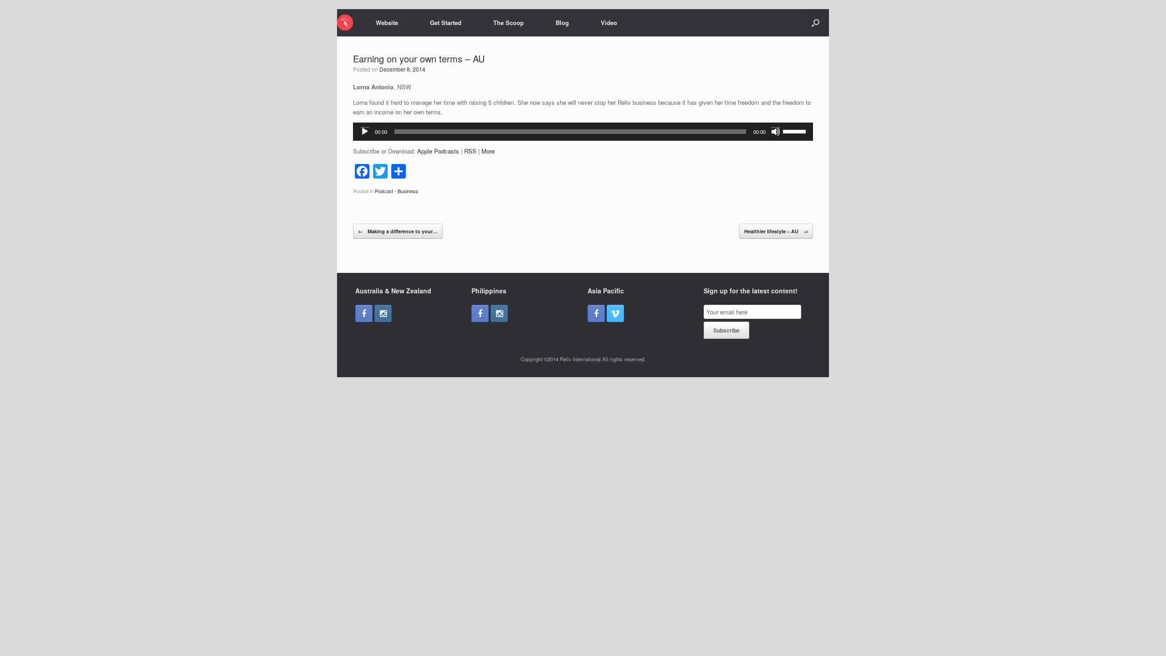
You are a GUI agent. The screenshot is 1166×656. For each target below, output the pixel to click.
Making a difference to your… (398, 231)
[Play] (364, 131)
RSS (470, 151)
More (488, 151)
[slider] (795, 131)
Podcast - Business (396, 191)
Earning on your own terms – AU (419, 58)
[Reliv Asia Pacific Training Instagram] (383, 313)
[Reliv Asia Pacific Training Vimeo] (615, 313)
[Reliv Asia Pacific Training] (345, 22)
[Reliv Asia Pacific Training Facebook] (364, 313)
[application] (583, 132)
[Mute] (775, 131)
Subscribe (726, 330)
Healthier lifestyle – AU (776, 231)
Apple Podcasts (438, 151)
